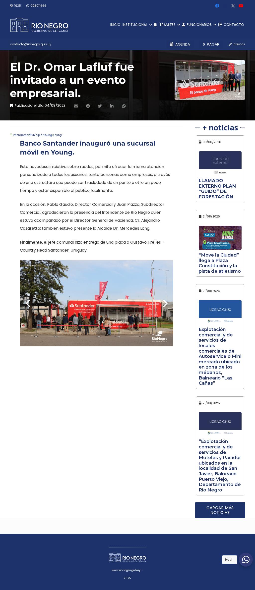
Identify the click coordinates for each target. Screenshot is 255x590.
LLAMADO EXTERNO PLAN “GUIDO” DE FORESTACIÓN (217, 189)
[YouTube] (241, 6)
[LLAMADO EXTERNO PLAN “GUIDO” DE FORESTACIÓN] (220, 163)
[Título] (233, 6)
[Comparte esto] (88, 106)
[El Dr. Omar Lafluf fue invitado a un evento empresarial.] (210, 80)
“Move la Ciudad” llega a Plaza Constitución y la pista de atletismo (220, 263)
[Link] (39, 24)
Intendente (20, 135)
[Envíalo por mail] (76, 106)
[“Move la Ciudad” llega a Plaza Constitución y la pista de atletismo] (220, 238)
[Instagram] (225, 6)
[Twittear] (100, 106)
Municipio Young (40, 135)
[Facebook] (217, 6)
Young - (58, 135)
